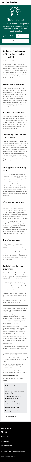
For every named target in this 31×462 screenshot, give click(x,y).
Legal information (6, 446)
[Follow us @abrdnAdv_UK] (2, 432)
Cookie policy (5, 437)
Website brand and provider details (14, 452)
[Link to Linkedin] (6, 432)
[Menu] (3, 2)
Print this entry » (12, 416)
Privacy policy (5, 441)
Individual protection (11, 407)
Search (15, 41)
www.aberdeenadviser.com (10, 375)
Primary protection (11, 411)
